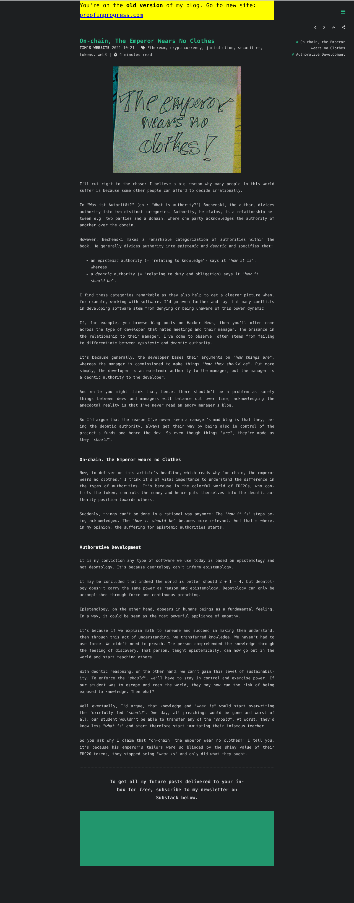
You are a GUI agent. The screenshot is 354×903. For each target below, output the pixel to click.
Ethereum (156, 48)
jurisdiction (219, 48)
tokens (86, 55)
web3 (102, 55)
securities (249, 48)
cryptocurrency (186, 48)
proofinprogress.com (111, 15)
